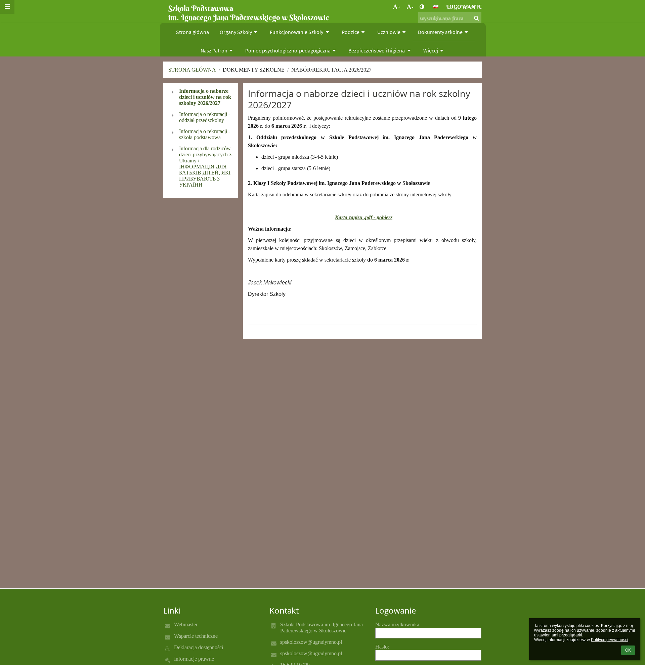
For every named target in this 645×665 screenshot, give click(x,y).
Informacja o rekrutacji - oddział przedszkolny (204, 117)
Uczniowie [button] (388, 32)
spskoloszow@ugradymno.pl (311, 642)
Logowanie (464, 6)
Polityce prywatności (609, 639)
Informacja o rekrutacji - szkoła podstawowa (204, 134)
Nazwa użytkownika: (398, 624)
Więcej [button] (430, 50)
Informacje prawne (194, 659)
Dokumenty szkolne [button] (440, 32)
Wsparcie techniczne (196, 636)
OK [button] (628, 650)
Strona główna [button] (192, 32)
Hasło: (382, 647)
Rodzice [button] (350, 32)
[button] (422, 7)
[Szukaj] (476, 17)
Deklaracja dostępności (198, 647)
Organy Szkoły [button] (236, 32)
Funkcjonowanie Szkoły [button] (297, 32)
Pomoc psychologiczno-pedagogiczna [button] (288, 50)
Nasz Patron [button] (214, 50)
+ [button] (399, 6)
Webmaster (186, 624)
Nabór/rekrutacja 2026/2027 (331, 70)
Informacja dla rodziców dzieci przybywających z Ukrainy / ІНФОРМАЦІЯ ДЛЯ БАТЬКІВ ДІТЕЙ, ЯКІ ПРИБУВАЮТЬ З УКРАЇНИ (205, 167)
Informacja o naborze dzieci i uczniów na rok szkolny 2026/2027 (205, 97)
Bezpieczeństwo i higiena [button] (377, 50)
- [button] (413, 6)
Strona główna (192, 70)
